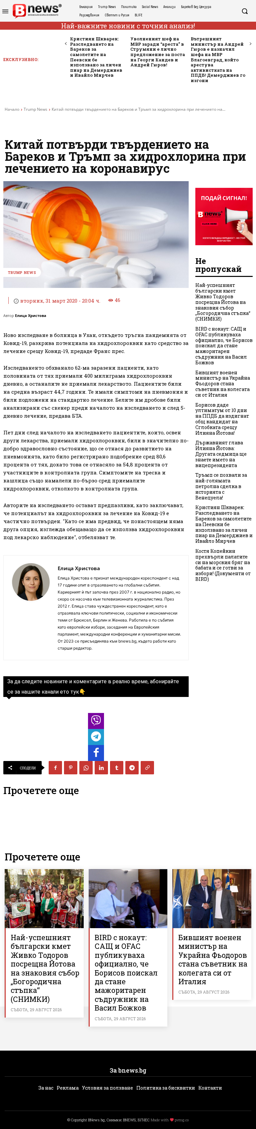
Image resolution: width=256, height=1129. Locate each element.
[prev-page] (66, 44)
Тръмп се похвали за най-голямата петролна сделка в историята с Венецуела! (221, 486)
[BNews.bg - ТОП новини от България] (37, 11)
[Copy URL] (147, 767)
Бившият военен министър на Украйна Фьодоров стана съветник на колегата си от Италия (222, 383)
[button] (244, 11)
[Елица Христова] (31, 607)
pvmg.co (182, 1119)
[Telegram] (132, 767)
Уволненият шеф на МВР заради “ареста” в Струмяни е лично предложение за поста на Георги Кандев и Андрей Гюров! (157, 52)
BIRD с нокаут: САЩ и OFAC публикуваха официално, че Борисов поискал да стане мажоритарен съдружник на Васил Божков (224, 346)
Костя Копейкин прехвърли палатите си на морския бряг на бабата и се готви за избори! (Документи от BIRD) (223, 565)
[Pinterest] (70, 767)
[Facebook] (55, 767)
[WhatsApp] (86, 767)
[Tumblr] (116, 767)
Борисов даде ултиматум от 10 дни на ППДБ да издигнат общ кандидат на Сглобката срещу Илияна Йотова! (222, 419)
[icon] (96, 723)
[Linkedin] (101, 767)
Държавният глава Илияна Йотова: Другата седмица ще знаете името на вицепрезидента (221, 453)
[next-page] (250, 44)
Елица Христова (30, 315)
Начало (12, 109)
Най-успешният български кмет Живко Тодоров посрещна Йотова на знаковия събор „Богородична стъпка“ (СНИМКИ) (222, 302)
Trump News (35, 109)
